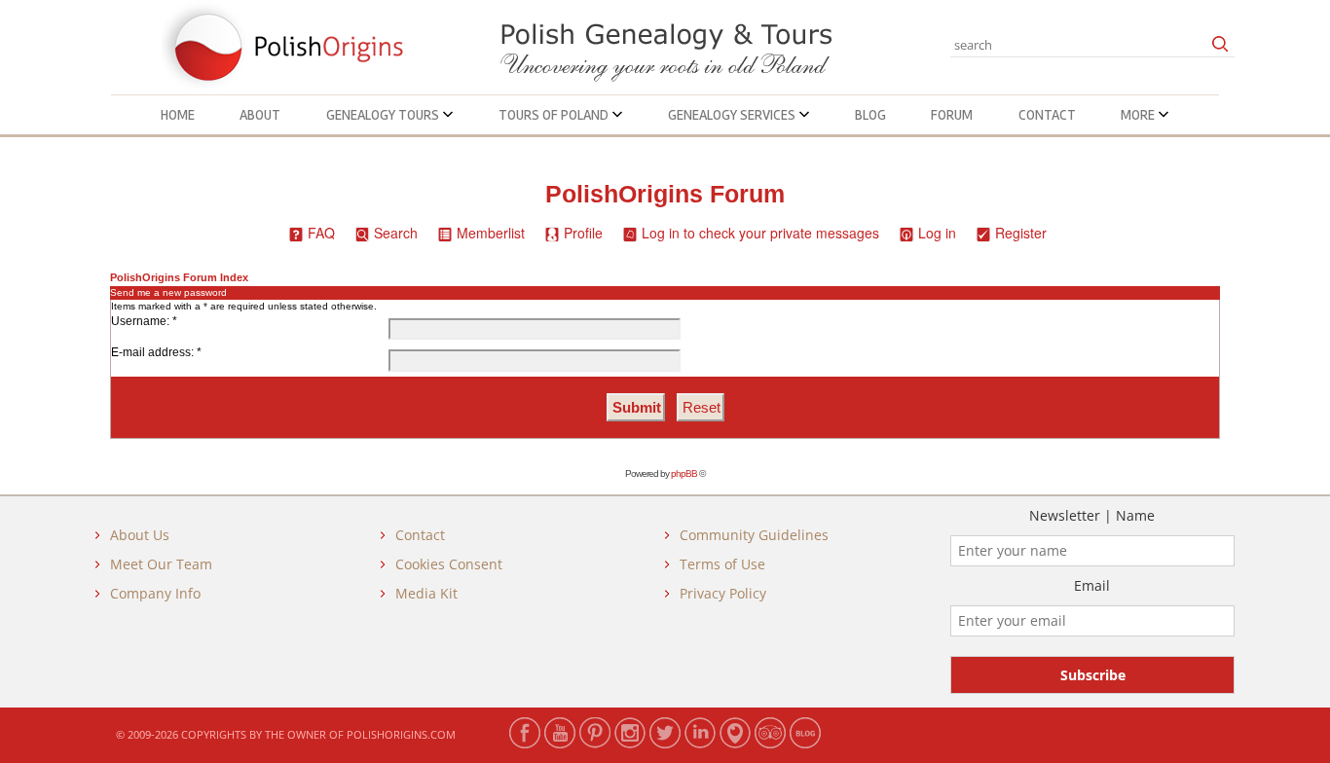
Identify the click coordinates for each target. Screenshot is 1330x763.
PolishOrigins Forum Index (179, 277)
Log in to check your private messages (760, 232)
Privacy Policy (723, 593)
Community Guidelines (754, 535)
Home (178, 115)
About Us (139, 535)
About (260, 115)
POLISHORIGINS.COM (401, 734)
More (1139, 115)
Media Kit (426, 593)
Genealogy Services (733, 115)
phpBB (684, 473)
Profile (583, 232)
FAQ (321, 232)
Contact (1047, 115)
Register (1021, 232)
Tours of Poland (555, 115)
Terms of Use (722, 564)
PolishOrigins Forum (665, 194)
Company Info (155, 593)
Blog (870, 115)
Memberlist (491, 232)
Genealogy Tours (384, 115)
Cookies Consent (448, 564)
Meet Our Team (161, 564)
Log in (937, 232)
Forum (952, 115)
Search (396, 232)
